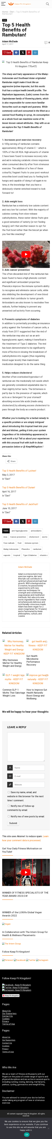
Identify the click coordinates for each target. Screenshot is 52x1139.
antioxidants (36, 531)
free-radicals (8, 543)
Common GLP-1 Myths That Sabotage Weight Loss (14, 692)
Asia (5, 537)
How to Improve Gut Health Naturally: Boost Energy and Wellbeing (36, 694)
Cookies (6, 1019)
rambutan (37, 549)
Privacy (5, 1021)
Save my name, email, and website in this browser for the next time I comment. (25, 796)
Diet (12, 12)
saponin (6, 555)
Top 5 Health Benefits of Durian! (18, 487)
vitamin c (44, 555)
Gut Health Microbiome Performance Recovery (33, 660)
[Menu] (3, 4)
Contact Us (7, 1016)
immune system (31, 543)
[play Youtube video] (26, 254)
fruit (20, 543)
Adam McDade (10, 41)
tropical (16, 555)
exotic (44, 537)
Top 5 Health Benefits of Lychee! (19, 470)
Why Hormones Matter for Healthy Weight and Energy (12, 663)
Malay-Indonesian (10, 549)
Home (5, 12)
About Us (6, 1011)
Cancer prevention (18, 537)
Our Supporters (9, 1013)
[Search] (47, 4)
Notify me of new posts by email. (27, 816)
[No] (48, 1128)
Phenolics (26, 549)
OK (26, 1134)
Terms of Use (8, 1024)
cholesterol (34, 537)
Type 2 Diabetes (30, 555)
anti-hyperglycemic (20, 531)
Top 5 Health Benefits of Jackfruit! (20, 504)
